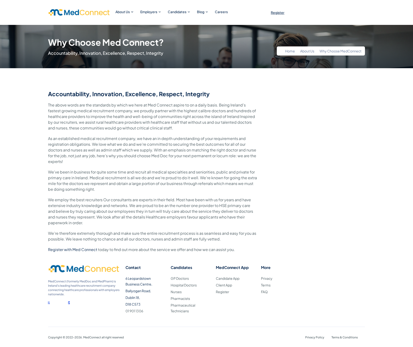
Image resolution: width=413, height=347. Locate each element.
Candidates (177, 12)
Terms (266, 285)
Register (277, 12)
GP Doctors (180, 278)
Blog (200, 12)
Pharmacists (180, 298)
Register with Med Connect (72, 249)
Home (290, 51)
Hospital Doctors (184, 285)
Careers (221, 12)
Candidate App (227, 278)
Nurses (176, 292)
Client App (224, 285)
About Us (122, 12)
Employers (148, 12)
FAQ (264, 292)
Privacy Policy (314, 337)
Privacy (266, 278)
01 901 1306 (134, 311)
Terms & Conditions (344, 337)
